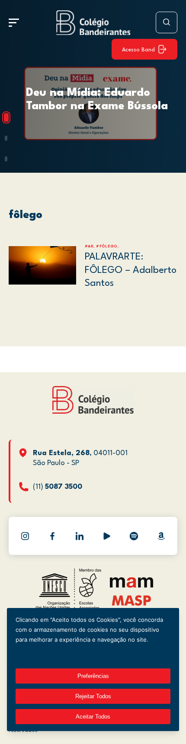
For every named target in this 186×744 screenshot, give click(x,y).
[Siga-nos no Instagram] (25, 536)
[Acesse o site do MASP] (132, 600)
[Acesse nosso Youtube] (106, 536)
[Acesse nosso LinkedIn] (79, 536)
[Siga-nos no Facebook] (52, 536)
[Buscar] (166, 22)
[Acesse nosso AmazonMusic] (161, 536)
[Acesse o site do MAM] (131, 585)
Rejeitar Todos (93, 696)
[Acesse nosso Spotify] (134, 536)
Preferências (93, 676)
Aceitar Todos (93, 716)
